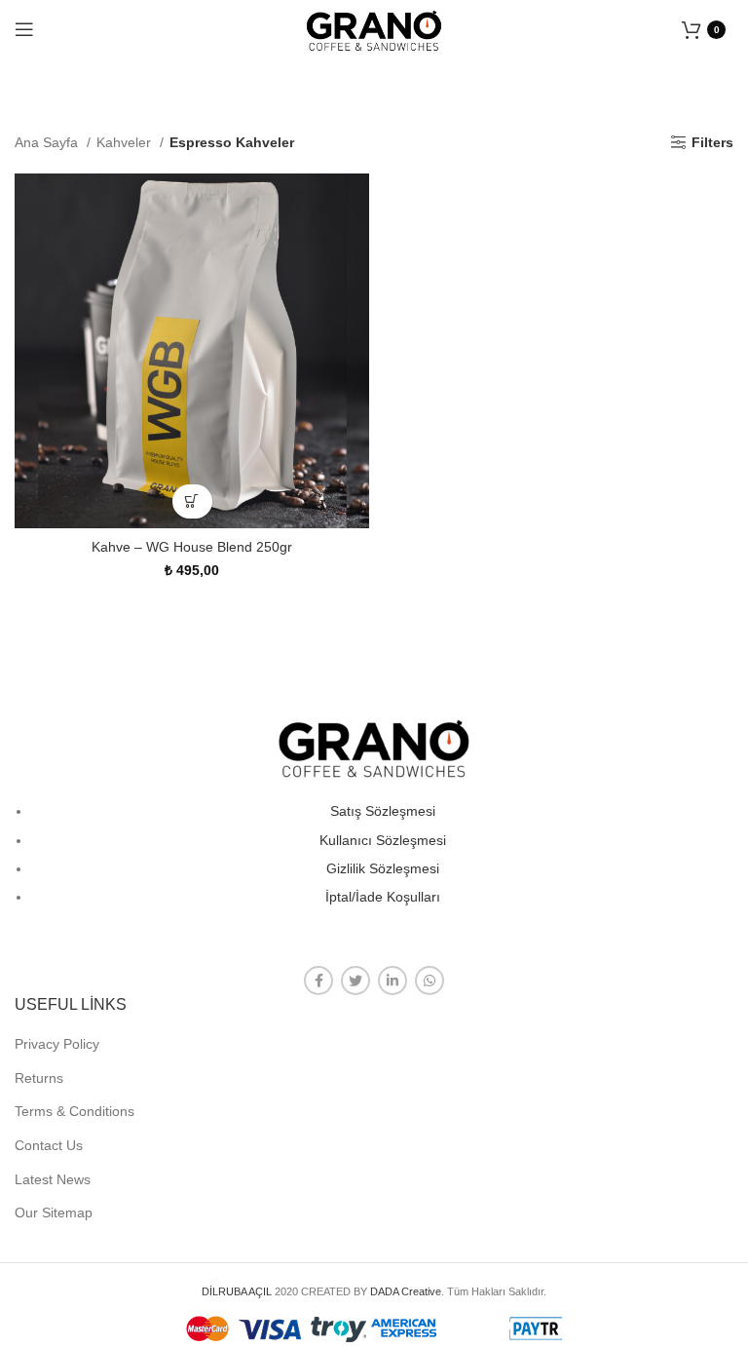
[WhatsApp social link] (429, 980)
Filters (712, 142)
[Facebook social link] (318, 980)
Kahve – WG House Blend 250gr (192, 547)
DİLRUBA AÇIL (237, 1291)
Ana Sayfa (48, 142)
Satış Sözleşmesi (382, 811)
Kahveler (125, 142)
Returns (39, 1078)
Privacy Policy (57, 1044)
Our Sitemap (54, 1212)
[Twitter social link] (355, 980)
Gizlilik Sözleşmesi (382, 868)
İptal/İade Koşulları (382, 896)
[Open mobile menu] (24, 29)
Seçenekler (192, 501)
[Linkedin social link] (392, 980)
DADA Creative (405, 1291)
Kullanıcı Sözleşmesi (382, 840)
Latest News (53, 1179)
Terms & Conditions (74, 1111)
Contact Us (49, 1145)
